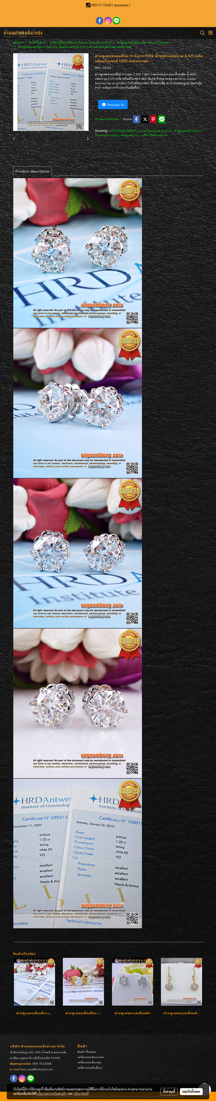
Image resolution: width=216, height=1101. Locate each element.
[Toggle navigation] (210, 33)
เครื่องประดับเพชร (90, 1057)
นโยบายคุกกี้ (81, 1094)
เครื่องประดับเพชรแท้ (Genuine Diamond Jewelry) (140, 130)
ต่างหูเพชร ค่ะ (129, 135)
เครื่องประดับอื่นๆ (89, 1068)
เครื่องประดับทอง (89, 1062)
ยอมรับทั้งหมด (191, 1091)
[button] (201, 33)
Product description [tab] (32, 171)
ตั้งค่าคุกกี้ (169, 1091)
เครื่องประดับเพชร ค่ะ (154, 135)
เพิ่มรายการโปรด (108, 119)
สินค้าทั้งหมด (86, 1052)
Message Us (115, 105)
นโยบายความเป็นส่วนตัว (51, 1094)
